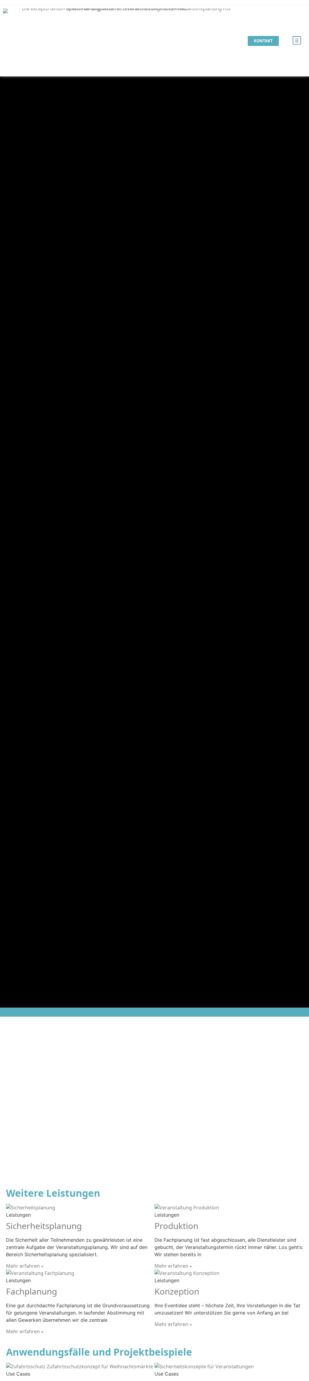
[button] (297, 41)
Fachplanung (31, 1291)
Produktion (176, 1225)
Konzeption (176, 1291)
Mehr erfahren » (24, 1266)
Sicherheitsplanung (44, 1225)
